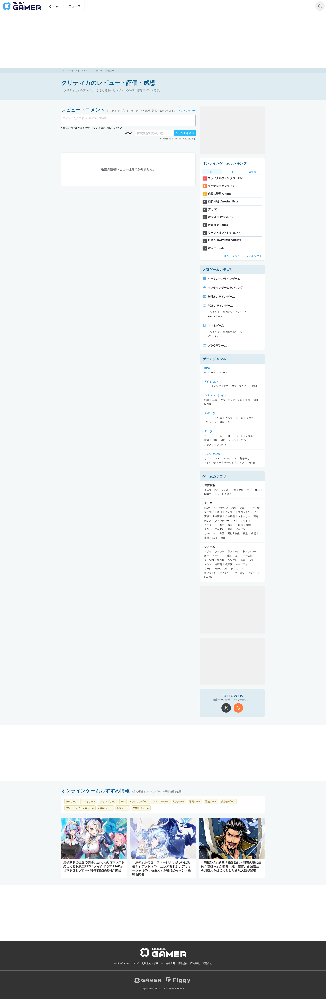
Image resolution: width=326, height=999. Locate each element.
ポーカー (219, 436)
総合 (212, 171)
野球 (219, 418)
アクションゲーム (138, 801)
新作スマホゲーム (232, 332)
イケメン (240, 529)
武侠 (214, 537)
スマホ (252, 171)
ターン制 (209, 560)
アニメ (243, 507)
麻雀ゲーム (123, 807)
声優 (206, 516)
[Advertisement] (163, 40)
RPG (207, 368)
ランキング (214, 312)
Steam (211, 316)
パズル (249, 436)
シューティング (212, 386)
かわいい (223, 507)
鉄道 (245, 533)
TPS (234, 386)
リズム (207, 458)
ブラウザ (219, 551)
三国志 (239, 525)
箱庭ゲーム (195, 801)
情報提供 (182, 963)
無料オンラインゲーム (221, 296)
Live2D (208, 577)
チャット (229, 462)
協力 (237, 555)
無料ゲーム (72, 801)
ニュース (74, 6)
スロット (222, 444)
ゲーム (54, 6)
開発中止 (209, 494)
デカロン (213, 209)
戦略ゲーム (179, 801)
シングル (232, 560)
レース (239, 418)
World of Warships (220, 217)
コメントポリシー (185, 110)
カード (207, 436)
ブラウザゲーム (217, 345)
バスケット (210, 422)
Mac (220, 316)
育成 (247, 400)
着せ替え (244, 458)
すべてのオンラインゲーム (224, 278)
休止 (257, 489)
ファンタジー (222, 520)
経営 (214, 400)
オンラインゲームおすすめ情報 (95, 790)
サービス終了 (224, 494)
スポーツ (209, 413)
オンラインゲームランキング (225, 163)
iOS (210, 336)
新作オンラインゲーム (235, 312)
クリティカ (97, 70)
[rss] (238, 708)
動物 (230, 529)
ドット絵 (255, 507)
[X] (226, 708)
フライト (244, 386)
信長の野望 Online (219, 193)
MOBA (207, 404)
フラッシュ (254, 572)
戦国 (230, 525)
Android (219, 336)
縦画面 (218, 564)
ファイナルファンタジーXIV (225, 178)
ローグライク (243, 564)
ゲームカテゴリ (214, 476)
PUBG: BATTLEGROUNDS (224, 240)
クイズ (240, 462)
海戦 (223, 537)
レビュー (110, 70)
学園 (248, 525)
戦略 (206, 400)
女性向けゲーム (141, 807)
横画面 (228, 564)
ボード (239, 436)
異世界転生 (234, 533)
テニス (249, 418)
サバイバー (225, 572)
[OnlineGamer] (163, 956)
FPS (226, 386)
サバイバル (210, 533)
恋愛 (233, 507)
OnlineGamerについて (126, 963)
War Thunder (217, 248)
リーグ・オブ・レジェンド (224, 232)
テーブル (209, 431)
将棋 (223, 440)
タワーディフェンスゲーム (80, 807)
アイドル (219, 529)
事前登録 (238, 489)
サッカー (209, 418)
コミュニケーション (225, 458)
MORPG (223, 372)
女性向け (209, 512)
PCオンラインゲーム (220, 305)
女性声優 (230, 516)
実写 (255, 516)
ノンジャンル (212, 454)
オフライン (210, 572)
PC (232, 171)
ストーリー (244, 516)
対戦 (229, 555)
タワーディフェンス (231, 400)
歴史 (222, 525)
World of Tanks (218, 225)
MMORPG (209, 372)
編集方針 (170, 963)
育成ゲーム (211, 801)
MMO (218, 568)
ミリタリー (210, 525)
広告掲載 (195, 963)
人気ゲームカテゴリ (218, 269)
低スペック (234, 551)
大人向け (230, 512)
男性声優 (217, 516)
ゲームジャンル (214, 358)
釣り (230, 422)
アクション (211, 381)
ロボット (243, 520)
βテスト (226, 489)
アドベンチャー (212, 462)
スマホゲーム (216, 325)
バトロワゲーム (160, 801)
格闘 (254, 386)
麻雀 (206, 440)
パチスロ (209, 444)
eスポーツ (209, 507)
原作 (219, 512)
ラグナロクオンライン (221, 186)
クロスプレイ (238, 568)
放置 (243, 560)
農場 (253, 533)
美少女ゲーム (228, 801)
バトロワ (239, 572)
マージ (207, 568)
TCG (230, 436)
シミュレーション (215, 395)
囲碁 (214, 440)
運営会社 (207, 963)
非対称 (220, 560)
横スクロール (250, 551)
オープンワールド (213, 555)
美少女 (207, 520)
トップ (64, 70)
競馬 (222, 422)
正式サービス (211, 489)
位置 (251, 560)
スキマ (207, 564)
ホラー (207, 529)
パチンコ (244, 440)
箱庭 (255, 400)
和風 (222, 533)
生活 (206, 537)
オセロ (232, 440)
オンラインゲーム (79, 70)
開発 (249, 489)
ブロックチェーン (247, 512)
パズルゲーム (105, 807)
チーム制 (247, 555)
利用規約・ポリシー (152, 963)
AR (226, 568)
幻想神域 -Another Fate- (223, 201)
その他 (251, 462)
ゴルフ (228, 418)
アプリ (207, 551)
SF (233, 520)
